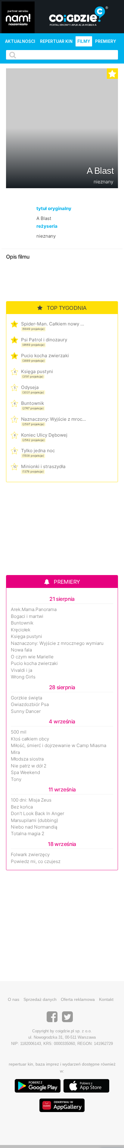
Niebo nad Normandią (34, 827)
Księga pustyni (37, 371)
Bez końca (22, 807)
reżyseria (46, 226)
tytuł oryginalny (53, 208)
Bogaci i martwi (27, 616)
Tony (16, 779)
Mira (15, 752)
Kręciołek (20, 630)
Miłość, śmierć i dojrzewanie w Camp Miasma (58, 745)
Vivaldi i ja (21, 670)
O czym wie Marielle (32, 657)
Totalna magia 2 (27, 833)
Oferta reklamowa (78, 999)
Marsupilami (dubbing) (34, 820)
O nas (13, 999)
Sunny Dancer (26, 711)
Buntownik (32, 403)
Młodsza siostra (27, 759)
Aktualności (20, 41)
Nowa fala (21, 650)
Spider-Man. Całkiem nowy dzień (53, 324)
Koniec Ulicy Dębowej (44, 435)
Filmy (83, 41)
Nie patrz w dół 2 (28, 766)
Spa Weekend (25, 772)
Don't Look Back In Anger (37, 813)
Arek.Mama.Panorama (34, 609)
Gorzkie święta (26, 698)
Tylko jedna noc (38, 450)
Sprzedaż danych (40, 999)
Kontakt (106, 999)
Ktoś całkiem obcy (30, 739)
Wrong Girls (23, 677)
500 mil (18, 732)
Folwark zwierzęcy (30, 854)
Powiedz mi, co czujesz (35, 861)
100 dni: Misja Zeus (31, 800)
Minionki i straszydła (43, 466)
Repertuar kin (56, 41)
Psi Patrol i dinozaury (44, 340)
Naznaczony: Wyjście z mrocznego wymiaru (53, 419)
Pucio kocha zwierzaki (45, 355)
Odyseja (30, 387)
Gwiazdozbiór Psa (30, 704)
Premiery (105, 41)
